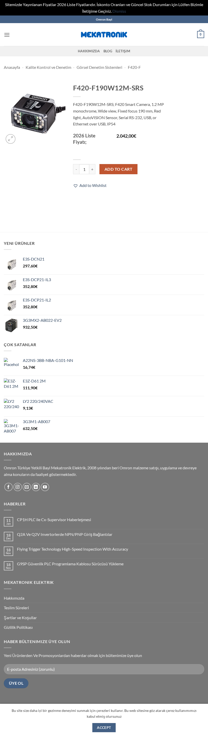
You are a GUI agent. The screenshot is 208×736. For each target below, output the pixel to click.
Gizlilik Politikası (18, 627)
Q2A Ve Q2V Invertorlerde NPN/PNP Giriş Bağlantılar (64, 534)
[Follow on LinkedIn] (36, 487)
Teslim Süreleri (16, 607)
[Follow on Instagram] (17, 487)
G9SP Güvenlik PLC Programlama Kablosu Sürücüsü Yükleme (70, 563)
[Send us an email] (27, 487)
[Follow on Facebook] (8, 487)
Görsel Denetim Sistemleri (99, 67)
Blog (107, 51)
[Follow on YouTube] (45, 487)
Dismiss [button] (119, 11)
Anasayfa (12, 67)
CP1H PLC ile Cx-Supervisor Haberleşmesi (54, 519)
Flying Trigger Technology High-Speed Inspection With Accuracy (72, 549)
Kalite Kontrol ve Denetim (48, 67)
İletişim (123, 51)
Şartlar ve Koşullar (20, 617)
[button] (7, 34)
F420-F (134, 67)
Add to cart (118, 169)
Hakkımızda (89, 51)
